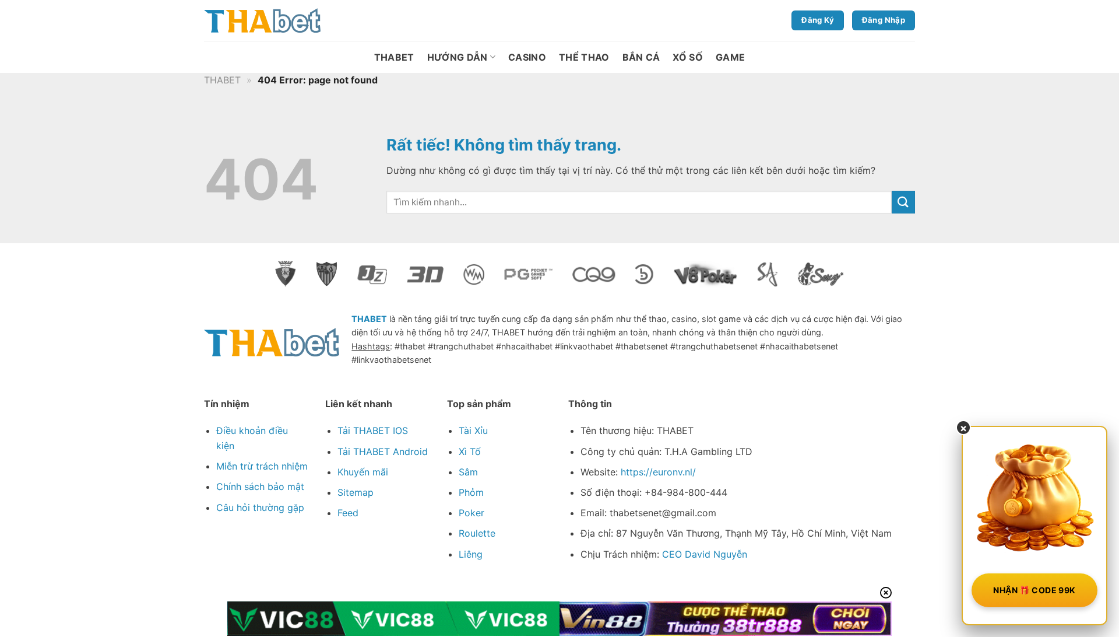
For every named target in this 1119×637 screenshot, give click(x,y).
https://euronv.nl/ (658, 472)
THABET (394, 57)
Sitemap (355, 492)
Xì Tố (470, 451)
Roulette (477, 533)
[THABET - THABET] (262, 20)
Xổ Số (688, 57)
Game (730, 57)
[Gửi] (903, 202)
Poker (471, 513)
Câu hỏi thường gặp (260, 507)
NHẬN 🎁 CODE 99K (1034, 590)
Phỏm (471, 492)
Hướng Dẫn (457, 57)
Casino (527, 57)
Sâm (468, 472)
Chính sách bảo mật (260, 486)
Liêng (471, 554)
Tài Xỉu (473, 430)
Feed (347, 513)
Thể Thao (584, 57)
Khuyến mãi (362, 472)
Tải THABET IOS (372, 430)
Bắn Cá (641, 57)
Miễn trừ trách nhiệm (262, 466)
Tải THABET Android (382, 451)
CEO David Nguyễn (704, 554)
